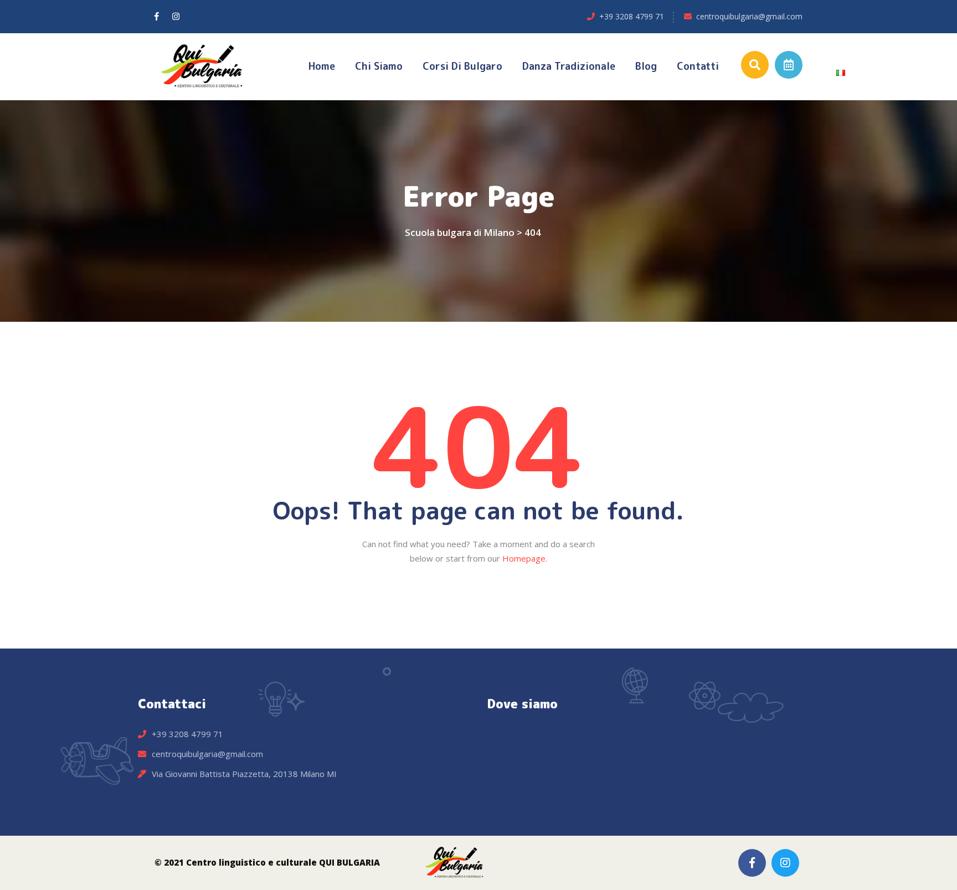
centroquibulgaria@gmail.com (749, 16)
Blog (646, 66)
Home (321, 66)
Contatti (698, 66)
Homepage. (524, 558)
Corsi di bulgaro (462, 66)
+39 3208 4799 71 (631, 16)
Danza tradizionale (568, 66)
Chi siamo (379, 66)
